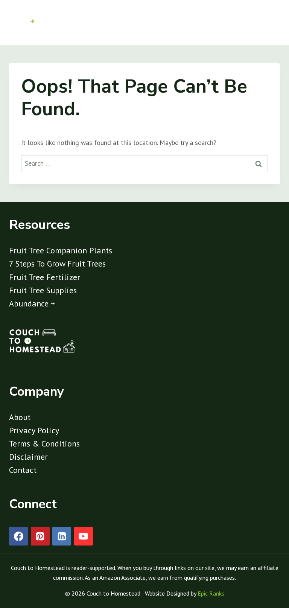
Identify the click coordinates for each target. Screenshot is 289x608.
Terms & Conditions (44, 443)
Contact (23, 470)
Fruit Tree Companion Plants (60, 250)
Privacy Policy (34, 430)
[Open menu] (271, 22)
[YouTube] (83, 536)
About (19, 417)
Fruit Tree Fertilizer (44, 277)
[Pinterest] (40, 536)
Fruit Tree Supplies (43, 290)
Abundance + (32, 303)
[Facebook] (18, 536)
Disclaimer (28, 456)
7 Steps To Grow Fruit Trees (57, 263)
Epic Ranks (211, 593)
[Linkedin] (61, 536)
